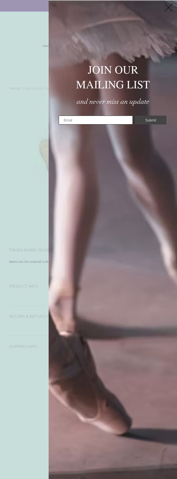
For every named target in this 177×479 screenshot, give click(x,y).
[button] (168, 8)
